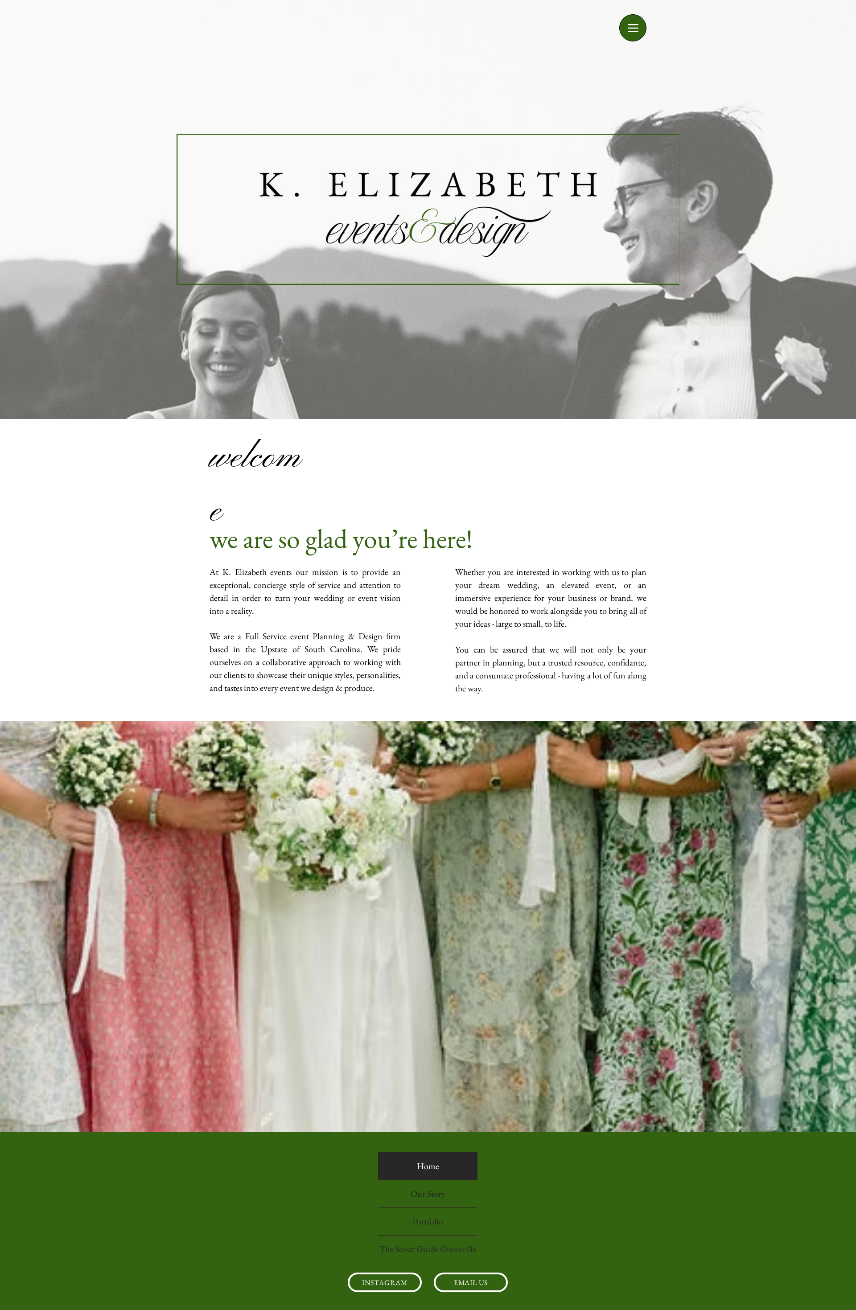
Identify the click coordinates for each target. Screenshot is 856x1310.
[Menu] (632, 27)
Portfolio (427, 1221)
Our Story (428, 1193)
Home (428, 1166)
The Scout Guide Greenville (427, 1249)
